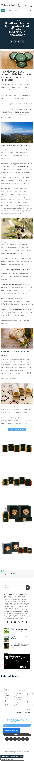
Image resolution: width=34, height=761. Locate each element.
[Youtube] (15, 622)
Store (19, 712)
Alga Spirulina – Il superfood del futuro (20, 637)
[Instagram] (18, 622)
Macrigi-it (17, 21)
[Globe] (26, 622)
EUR (26, 5)
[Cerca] (28, 587)
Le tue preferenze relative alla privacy (14, 756)
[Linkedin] (22, 622)
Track (28, 713)
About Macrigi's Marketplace (15, 594)
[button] (11, 41)
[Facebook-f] (7, 739)
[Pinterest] (27, 739)
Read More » (13, 632)
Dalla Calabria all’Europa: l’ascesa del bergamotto (19, 630)
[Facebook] (7, 622)
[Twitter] (11, 622)
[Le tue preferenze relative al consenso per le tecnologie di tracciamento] (1, 571)
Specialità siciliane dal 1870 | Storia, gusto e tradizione (20, 644)
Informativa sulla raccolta (7, 759)
